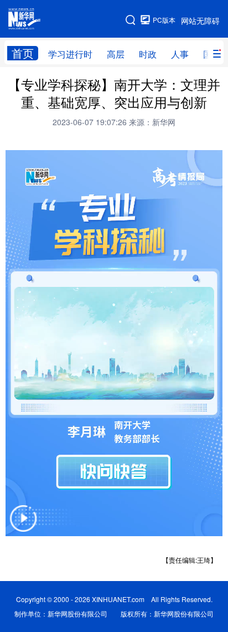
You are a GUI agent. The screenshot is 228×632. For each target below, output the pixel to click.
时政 (148, 54)
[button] (23, 525)
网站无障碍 (200, 20)
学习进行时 (70, 54)
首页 (23, 53)
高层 (116, 54)
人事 (180, 54)
